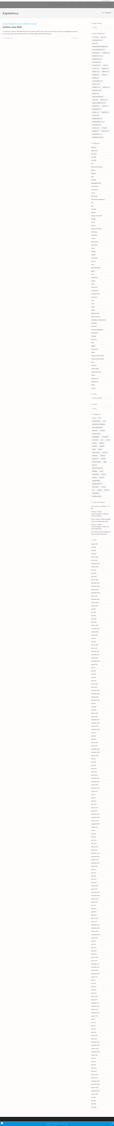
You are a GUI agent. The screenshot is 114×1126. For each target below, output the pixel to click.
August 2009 (94, 1094)
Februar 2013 (94, 957)
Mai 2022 (93, 641)
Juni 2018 (93, 762)
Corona (106, 53)
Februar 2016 (94, 847)
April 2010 (93, 1068)
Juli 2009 (93, 1097)
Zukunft (93, 388)
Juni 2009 (93, 1100)
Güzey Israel (97, 81)
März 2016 (94, 843)
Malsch (104, 100)
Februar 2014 (94, 918)
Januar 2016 (94, 850)
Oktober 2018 (94, 755)
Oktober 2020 (94, 697)
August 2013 (94, 938)
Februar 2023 (94, 625)
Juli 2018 (93, 759)
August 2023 (94, 606)
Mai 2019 (93, 736)
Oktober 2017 (94, 785)
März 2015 (94, 882)
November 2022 (95, 628)
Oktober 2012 (94, 970)
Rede (92, 342)
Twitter (105, 131)
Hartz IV (96, 84)
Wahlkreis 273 (95, 382)
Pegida (95, 112)
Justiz (92, 274)
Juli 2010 (93, 1058)
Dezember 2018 (95, 749)
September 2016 (95, 824)
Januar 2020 (94, 716)
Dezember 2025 (95, 563)
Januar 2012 (94, 999)
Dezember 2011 (95, 1003)
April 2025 (93, 573)
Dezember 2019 (95, 719)
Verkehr (93, 375)
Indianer (93, 255)
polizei (95, 115)
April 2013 (93, 951)
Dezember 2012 (95, 964)
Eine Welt (93, 209)
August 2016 (94, 827)
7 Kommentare (8, 38)
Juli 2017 (93, 794)
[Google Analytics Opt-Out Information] (2, 1123)
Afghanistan (97, 40)
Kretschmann (97, 96)
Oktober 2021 (94, 658)
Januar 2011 (94, 1039)
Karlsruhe (96, 90)
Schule (95, 128)
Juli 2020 (93, 703)
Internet (96, 87)
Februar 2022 (94, 645)
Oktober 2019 (94, 726)
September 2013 (95, 934)
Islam (92, 264)
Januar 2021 (94, 687)
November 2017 (95, 781)
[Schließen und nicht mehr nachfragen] (112, 1123)
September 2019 (95, 729)
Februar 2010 (94, 1074)
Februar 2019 (94, 742)
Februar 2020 (94, 713)
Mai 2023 (93, 615)
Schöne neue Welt (12, 26)
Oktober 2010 (94, 1048)
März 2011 (94, 1032)
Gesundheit (94, 245)
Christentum (94, 189)
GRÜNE (95, 78)
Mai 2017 (93, 798)
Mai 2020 (93, 707)
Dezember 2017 (95, 778)
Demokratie (27, 24)
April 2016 (93, 840)
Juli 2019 (93, 733)
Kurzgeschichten (95, 294)
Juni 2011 (93, 1022)
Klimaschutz (94, 287)
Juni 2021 (93, 671)
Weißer (93, 385)
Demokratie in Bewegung (97, 199)
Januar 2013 (94, 960)
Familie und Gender (96, 229)
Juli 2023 (93, 609)
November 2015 (95, 856)
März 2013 (94, 954)
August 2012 (94, 977)
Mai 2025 (93, 570)
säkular (93, 352)
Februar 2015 (94, 886)
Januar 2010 (94, 1078)
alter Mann (94, 154)
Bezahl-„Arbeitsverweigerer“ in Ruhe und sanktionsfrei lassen (100, 514)
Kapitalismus (94, 277)
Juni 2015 (93, 873)
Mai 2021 (93, 674)
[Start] (102, 12)
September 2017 (95, 788)
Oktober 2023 (94, 602)
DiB (92, 202)
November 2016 (95, 817)
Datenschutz (97, 56)
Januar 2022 (94, 648)
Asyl (94, 43)
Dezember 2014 (95, 892)
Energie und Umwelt (96, 215)
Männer (95, 106)
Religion (93, 346)
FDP (105, 65)
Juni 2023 (93, 612)
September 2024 (95, 593)
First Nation (94, 232)
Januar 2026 (94, 560)
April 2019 (93, 739)
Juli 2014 (93, 905)
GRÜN (105, 75)
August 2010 (94, 1055)
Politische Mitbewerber (97, 329)
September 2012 (95, 973)
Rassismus (96, 125)
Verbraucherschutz (96, 372)
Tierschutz (94, 365)
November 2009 (95, 1084)
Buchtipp (93, 180)
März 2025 (94, 576)
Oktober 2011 (94, 1009)
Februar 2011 (94, 1035)
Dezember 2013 (95, 925)
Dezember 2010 (95, 1042)
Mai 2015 (93, 876)
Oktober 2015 (94, 859)
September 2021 (95, 661)
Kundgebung (94, 290)
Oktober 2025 (94, 567)
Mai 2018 (93, 765)
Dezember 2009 (95, 1081)
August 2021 (94, 664)
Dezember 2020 (95, 690)
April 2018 (93, 768)
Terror (95, 131)
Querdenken (97, 118)
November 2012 (95, 967)
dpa (92, 206)
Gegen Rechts (94, 242)
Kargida (106, 87)
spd (104, 128)
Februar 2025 (94, 579)
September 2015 (95, 863)
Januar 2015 (94, 889)
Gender (95, 75)
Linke (95, 100)
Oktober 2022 (94, 632)
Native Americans (95, 316)
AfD (103, 37)
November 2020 (95, 693)
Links (92, 303)
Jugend (34, 24)
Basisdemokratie (98, 49)
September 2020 (95, 700)
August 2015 (94, 866)
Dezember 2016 (95, 814)
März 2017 (94, 804)
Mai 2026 (93, 550)
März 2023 (94, 622)
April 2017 (93, 801)
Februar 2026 (94, 557)
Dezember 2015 (95, 853)
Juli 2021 (93, 667)
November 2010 (95, 1045)
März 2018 (94, 772)
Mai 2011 (93, 1026)
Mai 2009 (93, 1104)
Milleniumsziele (95, 313)
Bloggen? (93, 173)
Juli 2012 (93, 980)
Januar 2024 (94, 596)
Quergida (93, 336)
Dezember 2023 (95, 599)
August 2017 (94, 791)
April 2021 (93, 677)
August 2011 (94, 1016)
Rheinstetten (94, 349)
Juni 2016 (93, 833)
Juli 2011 (93, 1019)
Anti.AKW (93, 157)
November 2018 (95, 752)
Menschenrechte (98, 103)
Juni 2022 (93, 638)
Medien (93, 310)
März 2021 (94, 680)
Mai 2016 (93, 837)
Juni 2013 (93, 944)
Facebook (96, 65)
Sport (92, 362)
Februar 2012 (94, 996)
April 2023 (93, 619)
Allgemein (93, 147)
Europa (93, 222)
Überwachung (97, 137)
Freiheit (95, 71)
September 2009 (95, 1091)
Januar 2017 (94, 811)
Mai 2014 (93, 908)
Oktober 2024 (94, 589)
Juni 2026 (93, 547)
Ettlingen (96, 62)
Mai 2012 (93, 986)
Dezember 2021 (95, 651)
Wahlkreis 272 (95, 378)
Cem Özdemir (94, 186)
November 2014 (95, 895)
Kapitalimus (108, 12)
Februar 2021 (94, 684)
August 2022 (94, 635)
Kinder (95, 93)
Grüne (92, 248)
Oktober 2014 (94, 899)
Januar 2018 (94, 775)
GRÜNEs (93, 251)
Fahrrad (93, 225)
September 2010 (95, 1052)
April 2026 (93, 553)
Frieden (105, 71)
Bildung (5, 24)
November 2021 (95, 654)
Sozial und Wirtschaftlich (97, 355)
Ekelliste (93, 212)
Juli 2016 (93, 830)
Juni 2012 (93, 983)
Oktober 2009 (94, 1087)
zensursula (97, 134)
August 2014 (94, 902)
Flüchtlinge (94, 235)
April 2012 (93, 990)
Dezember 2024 (95, 583)
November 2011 (95, 1006)
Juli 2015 (93, 869)
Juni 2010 (93, 1061)
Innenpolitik (94, 258)
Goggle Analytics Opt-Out (57, 1123)
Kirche (92, 284)
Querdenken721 (98, 121)
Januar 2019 (94, 746)
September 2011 (95, 1012)
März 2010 (94, 1071)
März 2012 (94, 993)
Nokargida (96, 109)
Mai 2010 (93, 1065)
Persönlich (94, 326)
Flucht (95, 68)
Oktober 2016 (94, 820)
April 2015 (93, 879)
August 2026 (94, 544)
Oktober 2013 (94, 931)
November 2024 (95, 586)
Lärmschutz (94, 297)
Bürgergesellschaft (15, 24)
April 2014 (93, 912)
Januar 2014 (94, 921)
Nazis (105, 106)
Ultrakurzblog (94, 368)
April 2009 (93, 1107)
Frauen (105, 68)
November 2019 (95, 723)
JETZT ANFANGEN (95, 268)
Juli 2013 (93, 941)
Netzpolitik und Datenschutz (98, 320)
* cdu (95, 37)
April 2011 (93, 1029)
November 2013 (95, 928)
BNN (92, 176)
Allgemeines (94, 150)
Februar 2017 (94, 807)
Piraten (105, 112)
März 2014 (94, 915)
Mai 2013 (93, 947)
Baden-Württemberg (99, 46)
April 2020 (93, 710)
